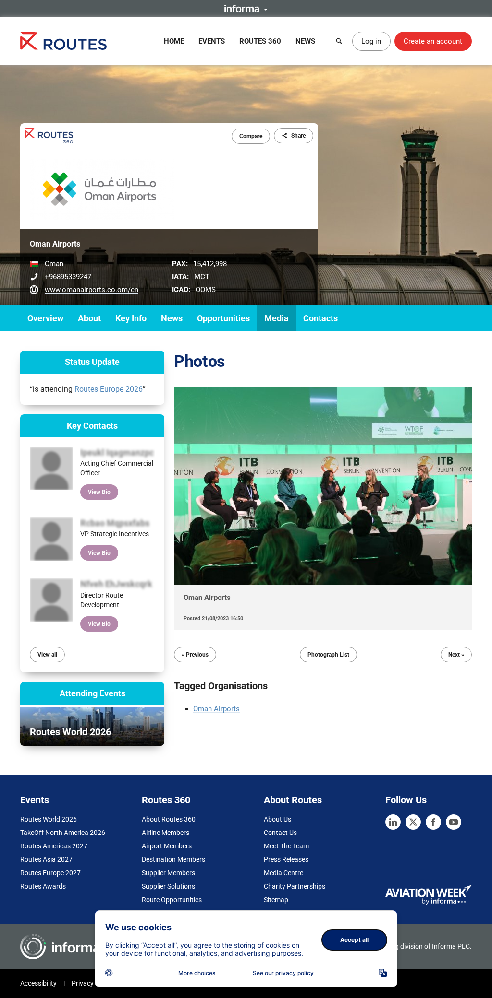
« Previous (195, 654)
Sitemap (276, 900)
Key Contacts (92, 426)
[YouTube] (453, 822)
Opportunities (223, 318)
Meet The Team (286, 846)
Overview (45, 318)
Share (298, 135)
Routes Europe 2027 (50, 873)
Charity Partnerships (294, 886)
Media (276, 318)
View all (47, 654)
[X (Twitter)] (413, 822)
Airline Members (165, 832)
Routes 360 (260, 41)
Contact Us (280, 832)
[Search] (339, 41)
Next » (456, 654)
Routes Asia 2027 (46, 859)
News (305, 41)
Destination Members (173, 859)
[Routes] (63, 41)
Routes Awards (43, 886)
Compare (250, 136)
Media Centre (283, 873)
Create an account (433, 41)
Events (211, 41)
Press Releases (286, 859)
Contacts (320, 318)
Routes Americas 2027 (53, 846)
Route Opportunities (172, 900)
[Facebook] (433, 822)
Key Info (131, 318)
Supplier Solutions (168, 886)
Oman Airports (216, 708)
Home (174, 41)
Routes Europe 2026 (108, 389)
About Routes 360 (169, 819)
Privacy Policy (92, 983)
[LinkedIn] (393, 822)
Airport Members (167, 846)
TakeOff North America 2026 (62, 832)
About (89, 318)
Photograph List (328, 654)
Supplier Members (168, 873)
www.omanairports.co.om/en (91, 289)
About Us (277, 819)
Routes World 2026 (48, 819)
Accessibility (38, 983)
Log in (371, 41)
